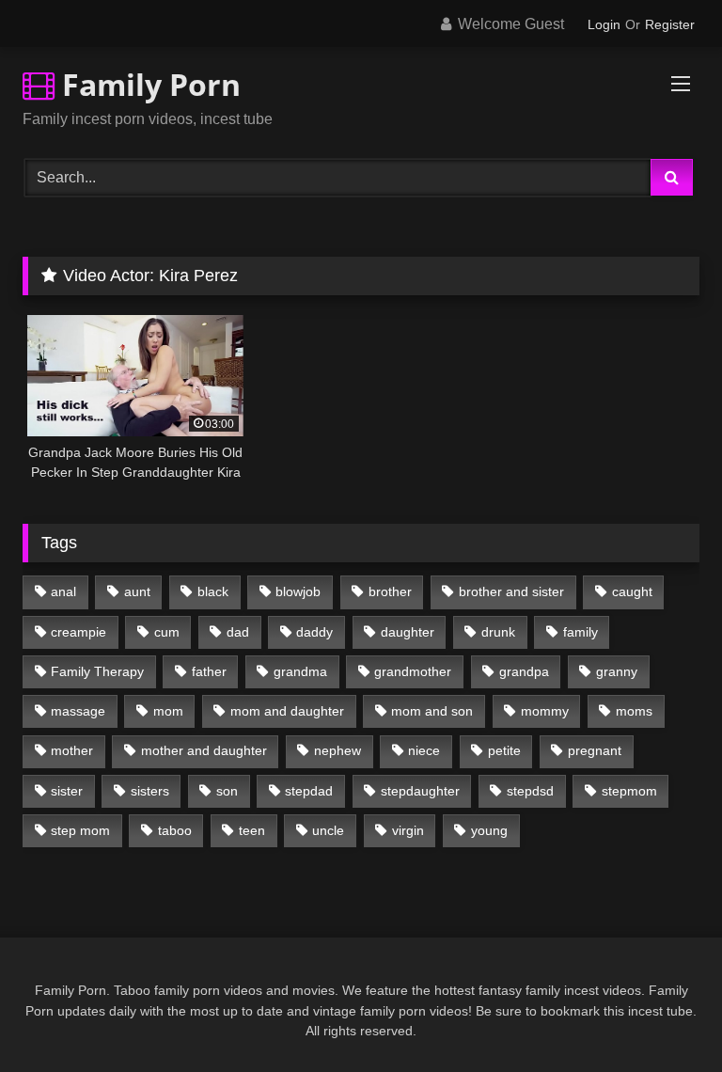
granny (616, 671)
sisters (150, 790)
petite (504, 750)
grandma (300, 671)
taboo (175, 830)
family (580, 631)
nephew (337, 750)
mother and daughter (204, 750)
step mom (80, 830)
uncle (328, 830)
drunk (498, 631)
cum (167, 631)
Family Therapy (97, 671)
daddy (314, 631)
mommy (545, 710)
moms (634, 710)
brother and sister (511, 591)
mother (72, 750)
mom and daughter (287, 710)
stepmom (629, 790)
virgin (408, 830)
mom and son (432, 710)
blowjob (298, 591)
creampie (78, 631)
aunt (137, 591)
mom (168, 710)
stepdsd (530, 790)
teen (252, 830)
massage (78, 710)
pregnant (594, 750)
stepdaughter (420, 790)
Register (670, 24)
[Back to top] (663, 1016)
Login (604, 24)
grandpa (524, 671)
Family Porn (148, 84)
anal (63, 591)
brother (390, 591)
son (227, 790)
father (209, 671)
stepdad (309, 790)
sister (67, 790)
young (489, 830)
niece (424, 750)
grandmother (412, 671)
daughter (407, 631)
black (212, 591)
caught (632, 591)
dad (238, 631)
